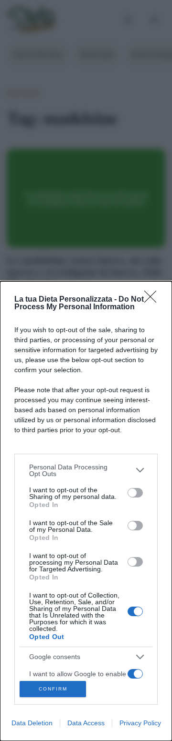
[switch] (135, 492)
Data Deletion (32, 723)
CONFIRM (53, 688)
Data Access (86, 723)
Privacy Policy (140, 723)
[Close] (153, 300)
